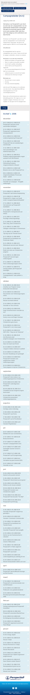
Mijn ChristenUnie (17, 693)
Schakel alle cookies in (7, 8)
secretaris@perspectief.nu (22, 683)
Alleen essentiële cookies (7, 10)
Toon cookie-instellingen (20, 8)
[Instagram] (16, 688)
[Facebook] (13, 688)
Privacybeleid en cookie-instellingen (11, 692)
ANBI (10, 693)
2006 (14, 114)
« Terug (4, 108)
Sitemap (23, 692)
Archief (6, 114)
